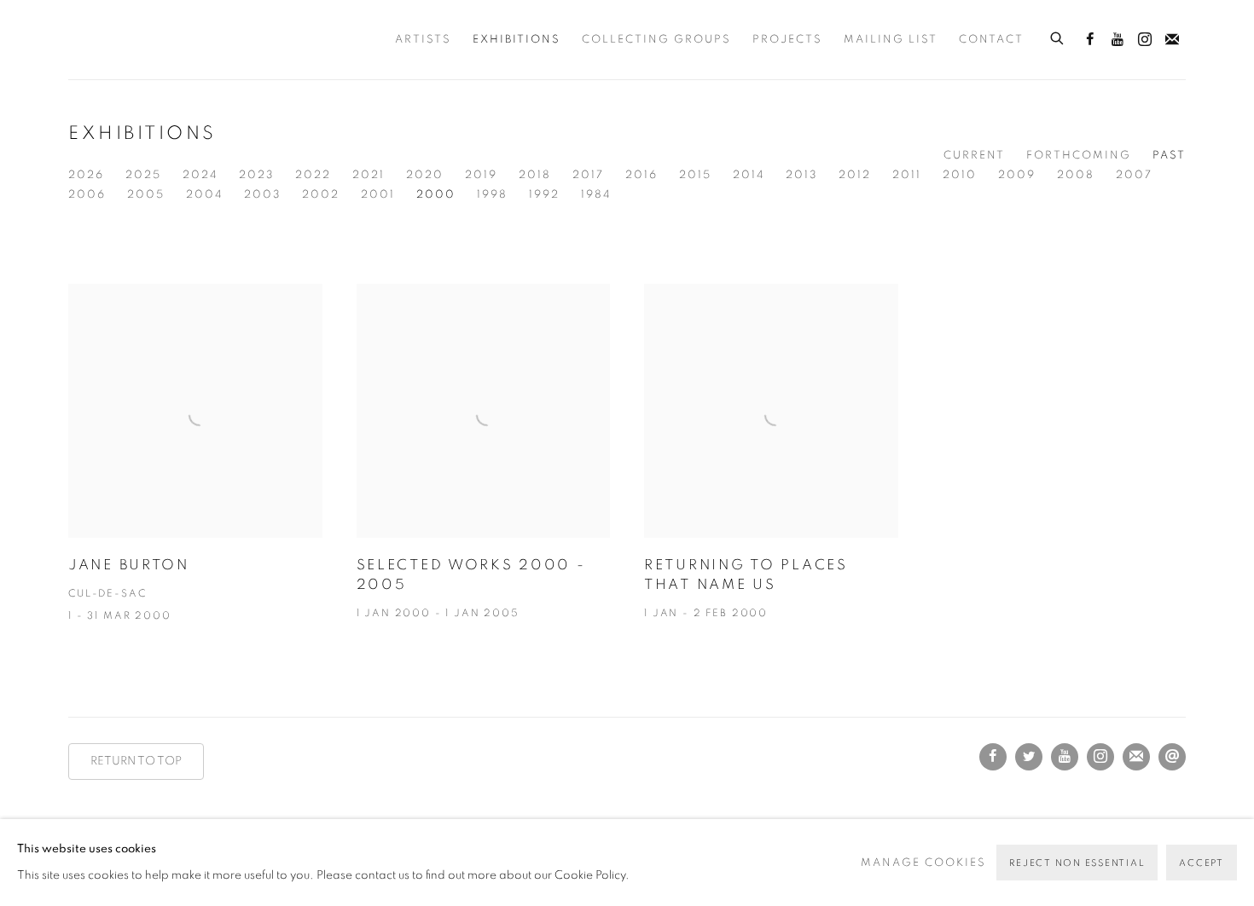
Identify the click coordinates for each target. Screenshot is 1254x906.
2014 (748, 175)
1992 (544, 194)
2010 (960, 175)
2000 (436, 194)
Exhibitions (516, 39)
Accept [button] (1201, 863)
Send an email (1172, 756)
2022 (313, 175)
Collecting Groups (656, 39)
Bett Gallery (145, 39)
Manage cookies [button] (923, 862)
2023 (256, 175)
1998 (492, 194)
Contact (991, 39)
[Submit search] (1057, 36)
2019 (481, 175)
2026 (86, 175)
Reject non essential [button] (1077, 863)
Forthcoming (1078, 155)
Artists (423, 39)
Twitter (1028, 756)
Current (974, 155)
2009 (1017, 175)
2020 (425, 175)
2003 (262, 194)
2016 (641, 175)
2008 (1075, 175)
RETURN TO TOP (136, 761)
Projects (787, 39)
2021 (368, 175)
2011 (906, 175)
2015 (695, 175)
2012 (855, 175)
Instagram (1144, 40)
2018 (535, 175)
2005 (146, 194)
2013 (801, 175)
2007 (1134, 175)
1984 (596, 194)
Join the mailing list (1172, 40)
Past (1169, 155)
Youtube (1117, 40)
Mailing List (891, 39)
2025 (143, 175)
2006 (87, 194)
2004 (204, 194)
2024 (200, 175)
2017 (588, 175)
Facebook (1090, 40)
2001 (378, 194)
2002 (321, 194)
